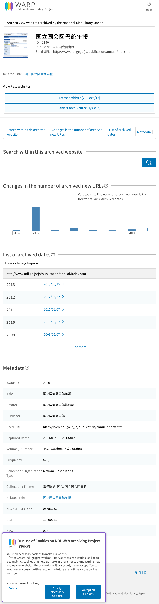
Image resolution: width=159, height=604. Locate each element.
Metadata (144, 132)
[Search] (149, 162)
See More (79, 347)
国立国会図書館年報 (39, 74)
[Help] (106, 185)
